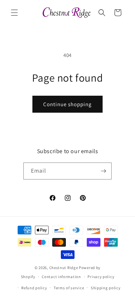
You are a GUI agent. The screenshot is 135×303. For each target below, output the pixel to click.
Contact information (61, 276)
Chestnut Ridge (63, 267)
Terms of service (69, 287)
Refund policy (34, 287)
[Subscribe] (103, 171)
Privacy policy (100, 276)
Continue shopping (67, 104)
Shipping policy (106, 287)
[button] (14, 13)
